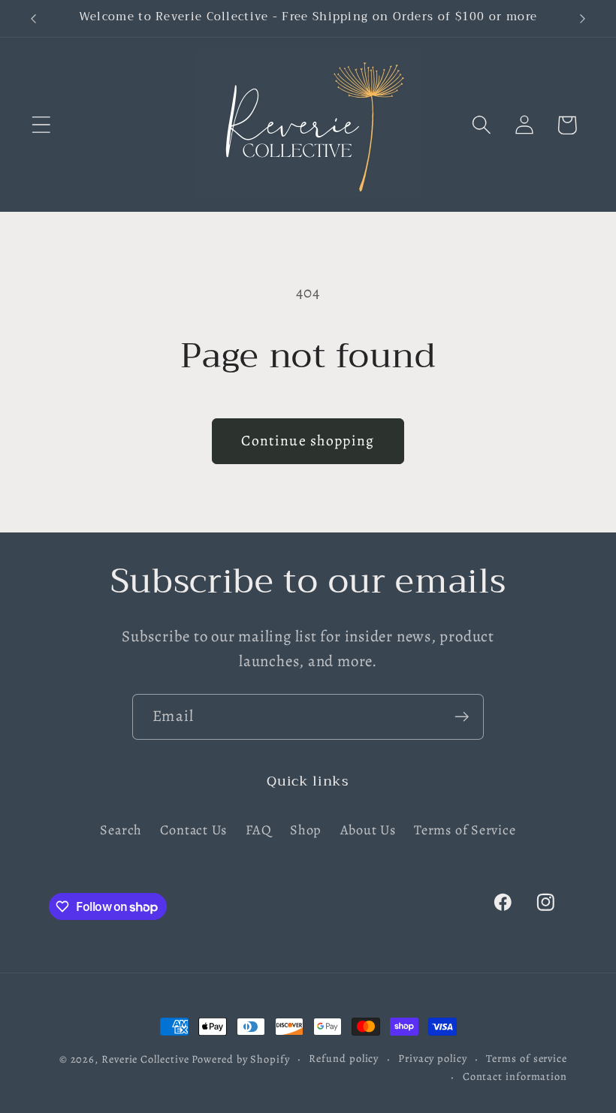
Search (121, 830)
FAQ (259, 830)
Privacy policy (432, 1058)
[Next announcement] (582, 18)
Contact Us (193, 830)
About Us (368, 830)
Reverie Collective (145, 1058)
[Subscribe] (461, 717)
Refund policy (344, 1058)
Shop (306, 830)
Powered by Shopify (240, 1058)
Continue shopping (307, 440)
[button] (41, 125)
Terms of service (526, 1058)
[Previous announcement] (33, 18)
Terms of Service (464, 830)
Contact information (515, 1076)
